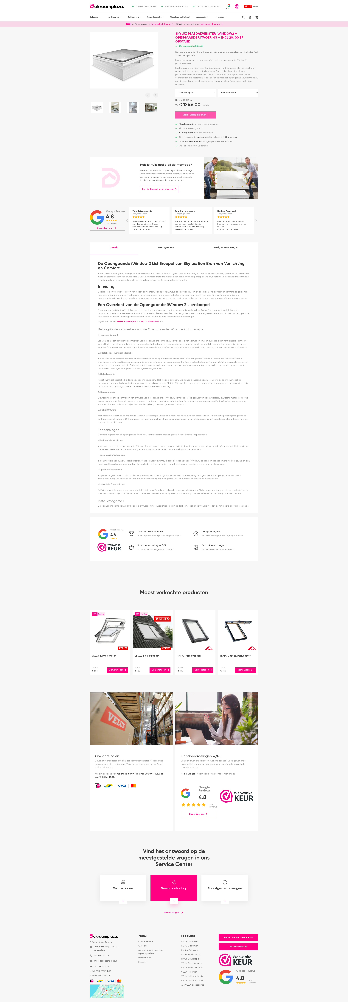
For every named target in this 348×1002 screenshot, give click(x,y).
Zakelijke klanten (238, 947)
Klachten (142, 962)
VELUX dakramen (150, 322)
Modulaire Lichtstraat (180, 17)
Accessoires (201, 17)
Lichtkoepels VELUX (190, 955)
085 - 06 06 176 (101, 955)
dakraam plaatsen (210, 24)
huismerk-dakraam (161, 24)
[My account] (250, 17)
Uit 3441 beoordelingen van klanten (155, 550)
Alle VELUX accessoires (192, 985)
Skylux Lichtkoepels (191, 959)
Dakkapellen (133, 17)
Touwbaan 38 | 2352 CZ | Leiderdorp (106, 948)
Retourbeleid (145, 958)
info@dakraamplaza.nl (105, 961)
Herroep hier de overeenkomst (238, 937)
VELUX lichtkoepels (126, 322)
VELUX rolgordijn (189, 972)
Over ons (142, 946)
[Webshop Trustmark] (237, 6)
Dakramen (94, 17)
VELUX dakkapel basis (192, 976)
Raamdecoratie (154, 17)
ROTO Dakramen (189, 946)
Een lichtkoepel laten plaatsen (158, 189)
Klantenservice (145, 942)
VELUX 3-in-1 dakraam (192, 968)
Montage (220, 17)
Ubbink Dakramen (190, 950)
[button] (243, 17)
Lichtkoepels (113, 17)
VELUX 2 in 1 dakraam (191, 963)
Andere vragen (171, 913)
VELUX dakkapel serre (192, 981)
